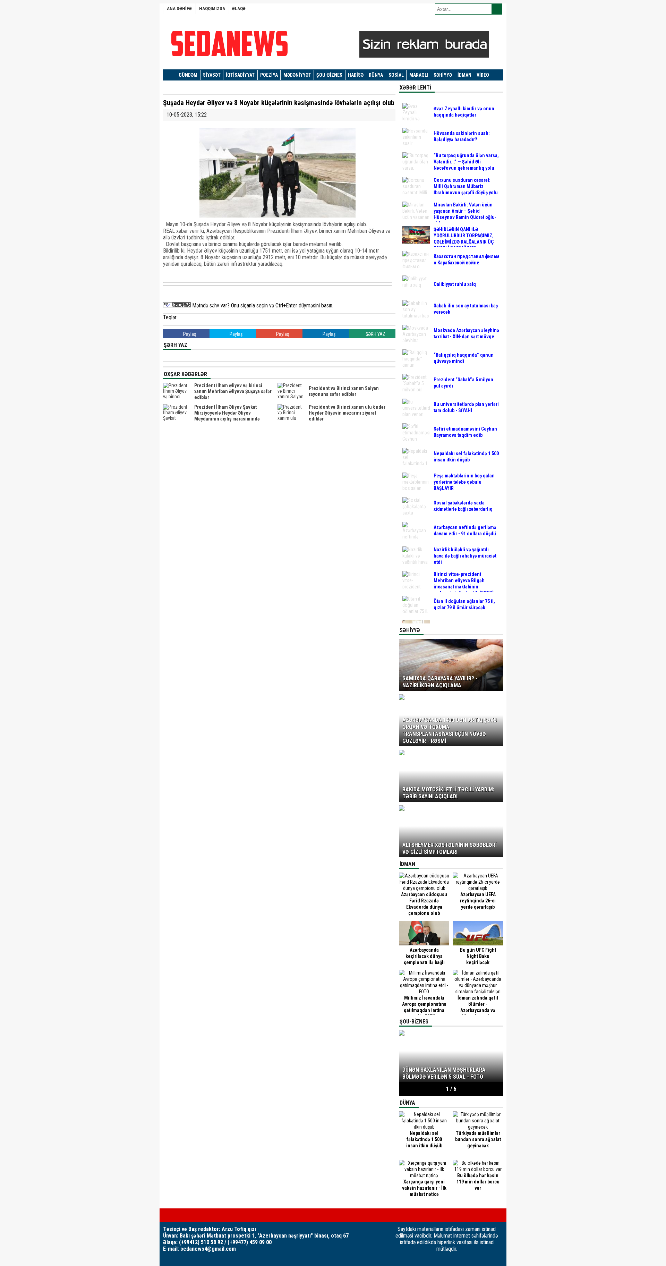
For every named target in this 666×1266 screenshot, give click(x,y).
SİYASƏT (212, 75)
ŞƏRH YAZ (375, 334)
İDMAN (464, 75)
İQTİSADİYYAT (240, 75)
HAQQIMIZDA (212, 8)
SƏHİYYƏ (443, 75)
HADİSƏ (356, 75)
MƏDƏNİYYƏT (297, 75)
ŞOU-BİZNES (329, 75)
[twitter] (176, 1215)
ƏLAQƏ (239, 8)
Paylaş (189, 334)
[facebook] (165, 1215)
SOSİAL (396, 75)
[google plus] (187, 1215)
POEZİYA (269, 75)
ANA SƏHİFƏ (179, 8)
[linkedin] (198, 1215)
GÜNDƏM (188, 75)
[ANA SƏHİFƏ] (169, 75)
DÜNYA (376, 75)
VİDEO (483, 75)
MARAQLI (418, 75)
